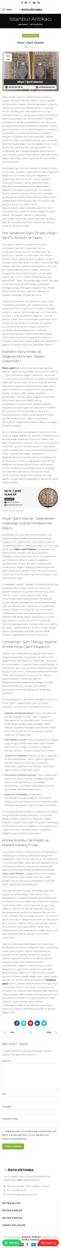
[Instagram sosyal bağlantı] (30, 3)
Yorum (6, 1061)
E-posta (7, 1106)
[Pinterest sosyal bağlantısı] (38, 3)
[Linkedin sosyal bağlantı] (37, 1023)
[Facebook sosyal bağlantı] (22, 3)
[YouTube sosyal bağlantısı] (34, 3)
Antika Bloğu (36, 24)
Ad (4, 1094)
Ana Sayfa (22, 24)
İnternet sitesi (10, 1118)
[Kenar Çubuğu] (3, 378)
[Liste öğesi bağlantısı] (30, 1190)
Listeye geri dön (30, 1032)
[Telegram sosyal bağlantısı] (44, 1023)
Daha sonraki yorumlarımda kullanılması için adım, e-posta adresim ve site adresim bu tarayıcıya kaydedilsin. (29, 1135)
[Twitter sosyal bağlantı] (26, 3)
